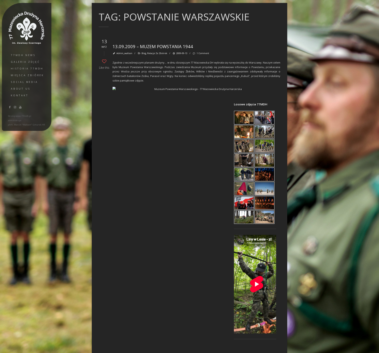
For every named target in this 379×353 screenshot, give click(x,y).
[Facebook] (10, 107)
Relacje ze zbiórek (157, 53)
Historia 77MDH (27, 68)
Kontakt (19, 95)
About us (20, 88)
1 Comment (203, 53)
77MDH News (23, 55)
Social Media (24, 82)
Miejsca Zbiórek (27, 75)
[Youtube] (20, 107)
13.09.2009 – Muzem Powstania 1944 (153, 46)
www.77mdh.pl (23, 115)
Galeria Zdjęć (25, 62)
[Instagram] (15, 107)
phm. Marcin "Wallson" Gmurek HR (26, 124)
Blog (144, 53)
